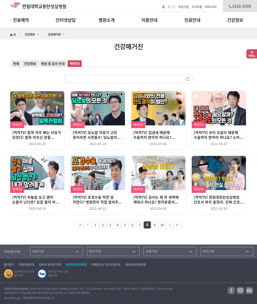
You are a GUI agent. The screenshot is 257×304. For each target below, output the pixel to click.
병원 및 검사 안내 (53, 63)
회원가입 (183, 6)
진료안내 (192, 20)
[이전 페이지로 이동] (87, 224)
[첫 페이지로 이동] (80, 224)
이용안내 (149, 20)
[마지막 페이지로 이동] (177, 224)
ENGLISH (210, 6)
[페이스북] (231, 290)
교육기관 (152, 251)
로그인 (171, 6)
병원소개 (107, 20)
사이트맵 (197, 6)
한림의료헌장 (27, 264)
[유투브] (249, 290)
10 (162, 225)
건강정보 (235, 20)
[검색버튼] (188, 78)
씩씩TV (75, 63)
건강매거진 (54, 34)
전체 (16, 63)
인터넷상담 (66, 20)
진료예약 (21, 20)
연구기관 (95, 251)
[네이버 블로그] (240, 290)
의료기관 (38, 251)
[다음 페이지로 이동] (169, 224)
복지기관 (208, 251)
